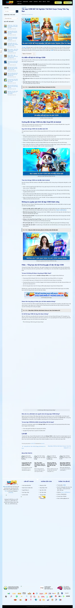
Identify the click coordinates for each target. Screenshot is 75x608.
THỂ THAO (19, 3)
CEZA (6, 491)
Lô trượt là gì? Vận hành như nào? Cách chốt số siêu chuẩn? (13, 80)
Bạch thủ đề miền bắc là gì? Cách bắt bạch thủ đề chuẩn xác (13, 74)
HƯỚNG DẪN (25, 1)
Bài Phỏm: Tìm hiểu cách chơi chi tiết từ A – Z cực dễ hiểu (13, 92)
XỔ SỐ (48, 1)
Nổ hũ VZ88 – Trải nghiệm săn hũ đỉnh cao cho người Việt (13, 56)
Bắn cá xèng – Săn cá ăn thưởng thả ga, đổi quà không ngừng (13, 50)
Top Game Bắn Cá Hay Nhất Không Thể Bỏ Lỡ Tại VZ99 (12, 32)
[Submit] (17, 11)
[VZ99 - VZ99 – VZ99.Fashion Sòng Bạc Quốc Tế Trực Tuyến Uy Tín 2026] (9, 2)
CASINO (30, 1)
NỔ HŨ (40, 1)
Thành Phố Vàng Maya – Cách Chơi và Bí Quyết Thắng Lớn (13, 38)
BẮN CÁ (44, 1)
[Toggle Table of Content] (33, 54)
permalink (42, 443)
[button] (1, 51)
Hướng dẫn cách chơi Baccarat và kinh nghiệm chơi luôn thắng (13, 44)
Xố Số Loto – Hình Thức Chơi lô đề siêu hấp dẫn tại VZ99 (13, 26)
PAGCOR (11, 492)
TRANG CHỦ (19, 1)
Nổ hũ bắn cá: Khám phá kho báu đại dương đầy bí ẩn (13, 62)
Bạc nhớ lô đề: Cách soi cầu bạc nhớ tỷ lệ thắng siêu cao (13, 86)
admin (32, 14)
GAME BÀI (36, 1)
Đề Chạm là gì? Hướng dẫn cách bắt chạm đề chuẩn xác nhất (12, 68)
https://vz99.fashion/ (65, 492)
